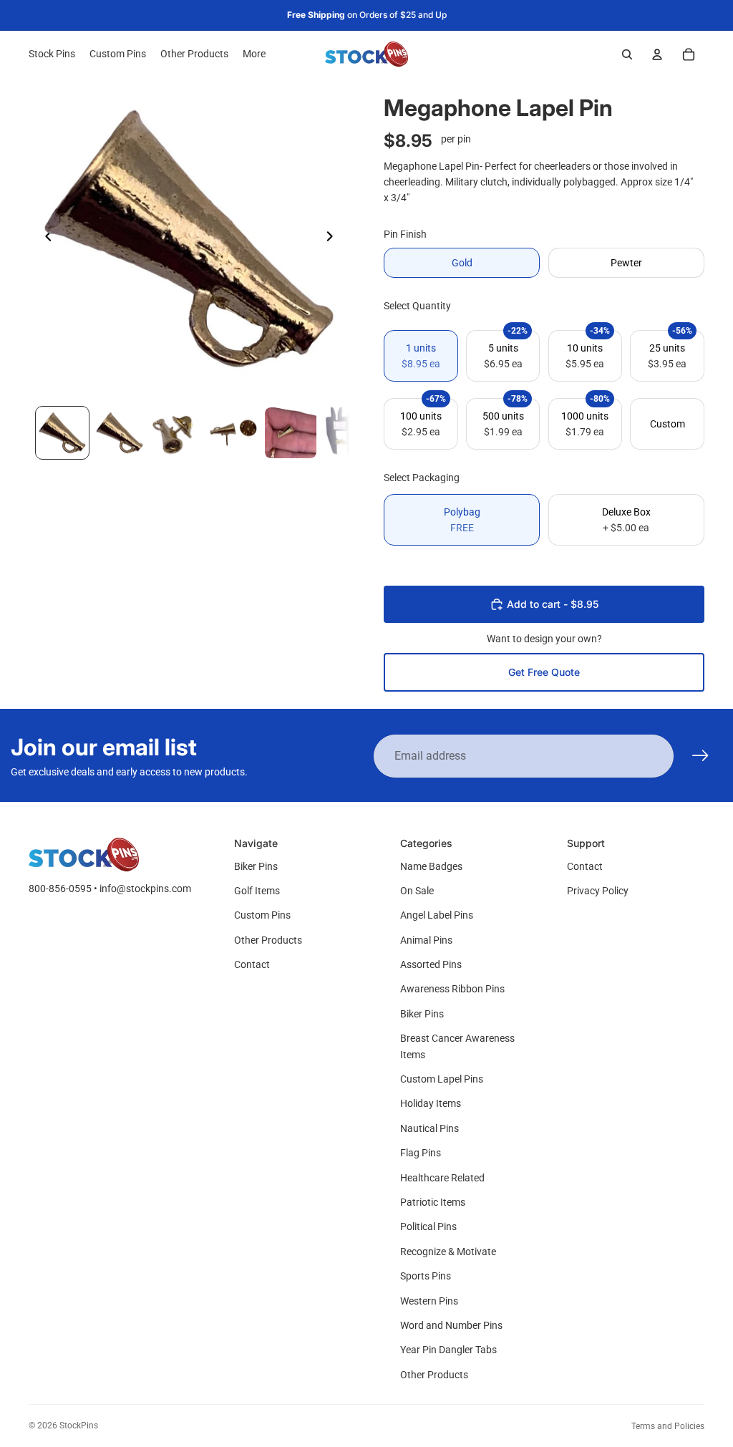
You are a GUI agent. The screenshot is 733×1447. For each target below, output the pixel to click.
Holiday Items (430, 1103)
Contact (252, 964)
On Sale (417, 890)
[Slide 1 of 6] (62, 433)
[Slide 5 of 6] (290, 433)
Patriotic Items (432, 1202)
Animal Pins (426, 940)
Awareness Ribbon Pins (452, 988)
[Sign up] (700, 756)
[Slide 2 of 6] (119, 433)
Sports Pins (425, 1276)
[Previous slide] (44, 238)
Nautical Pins (429, 1128)
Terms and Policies (667, 1426)
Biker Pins (256, 866)
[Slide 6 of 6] (348, 433)
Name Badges (431, 866)
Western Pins (429, 1301)
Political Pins (428, 1226)
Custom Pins (262, 915)
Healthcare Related (442, 1178)
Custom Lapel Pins (441, 1079)
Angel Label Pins (436, 915)
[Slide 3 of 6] (177, 433)
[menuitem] (254, 54)
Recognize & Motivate (448, 1251)
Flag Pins (420, 1152)
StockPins (78, 1426)
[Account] (657, 54)
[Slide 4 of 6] (233, 433)
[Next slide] (333, 238)
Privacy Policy (597, 890)
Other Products (268, 940)
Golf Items (257, 890)
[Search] (627, 54)
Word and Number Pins (451, 1325)
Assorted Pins (431, 964)
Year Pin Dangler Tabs (448, 1349)
